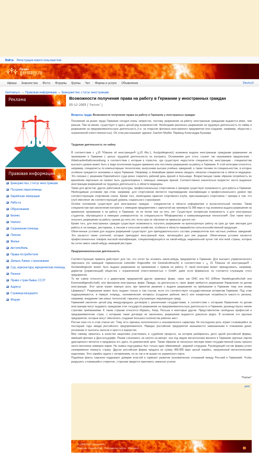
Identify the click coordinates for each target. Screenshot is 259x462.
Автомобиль (19, 248)
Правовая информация (41, 92)
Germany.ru (12, 92)
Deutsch (248, 83)
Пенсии (15, 235)
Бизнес (15, 215)
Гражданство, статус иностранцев (85, 92)
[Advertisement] (121, 28)
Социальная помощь (24, 228)
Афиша (12, 83)
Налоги (15, 222)
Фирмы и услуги (106, 83)
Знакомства (29, 83)
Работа (15, 202)
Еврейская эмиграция (25, 196)
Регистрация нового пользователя (39, 60)
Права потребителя (24, 254)
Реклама (17, 99)
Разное (15, 273)
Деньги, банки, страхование (29, 261)
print (247, 386)
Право (24, 69)
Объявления (129, 83)
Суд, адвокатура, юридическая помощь (37, 267)
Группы (76, 83)
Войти (9, 60)
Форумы (61, 83)
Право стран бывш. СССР (27, 280)
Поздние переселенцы (26, 189)
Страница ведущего (24, 293)
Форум (15, 299)
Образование (19, 209)
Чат (87, 83)
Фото (46, 83)
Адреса (15, 286)
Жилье (14, 241)
